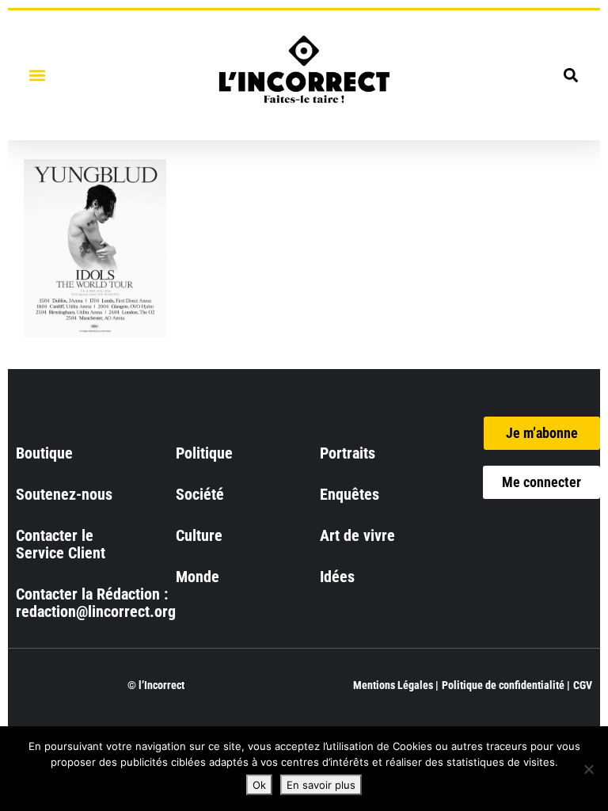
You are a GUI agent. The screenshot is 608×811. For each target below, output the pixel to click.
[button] (37, 75)
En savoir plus (321, 785)
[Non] (588, 769)
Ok (259, 785)
